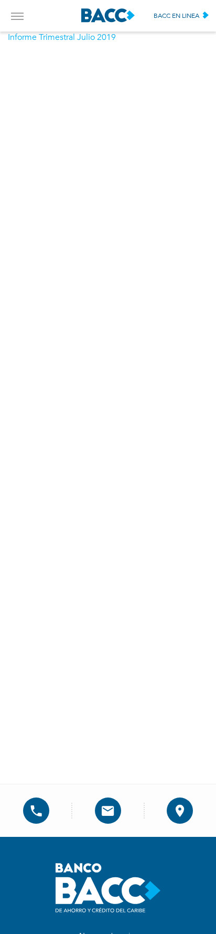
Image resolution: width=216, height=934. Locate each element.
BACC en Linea (176, 16)
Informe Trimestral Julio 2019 (62, 37)
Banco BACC (108, 15)
